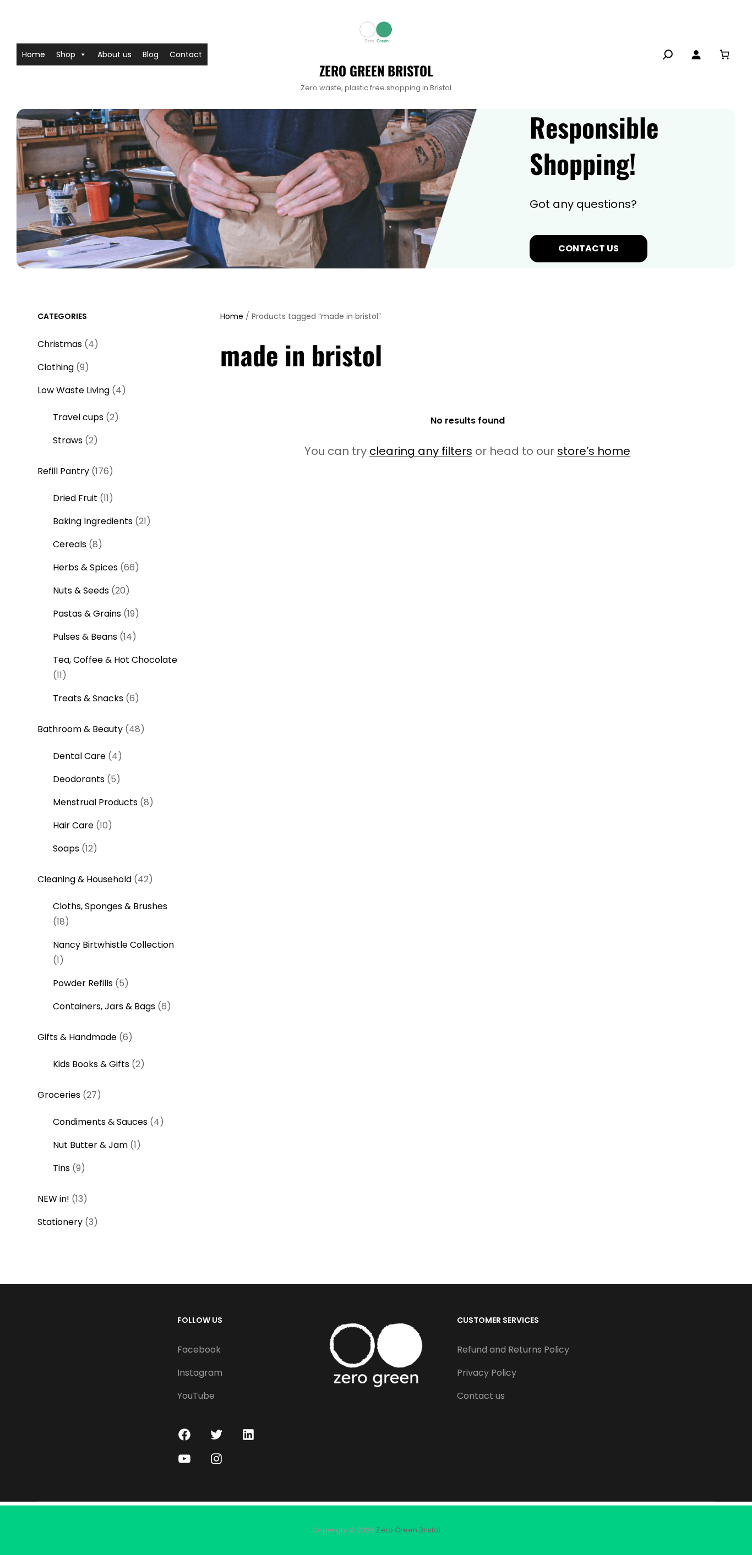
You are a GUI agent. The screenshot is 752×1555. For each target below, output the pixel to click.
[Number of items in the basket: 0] (724, 54)
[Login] (695, 54)
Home (33, 54)
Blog (151, 54)
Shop (65, 54)
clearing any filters (420, 451)
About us (114, 54)
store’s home (593, 451)
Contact (186, 54)
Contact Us (588, 248)
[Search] (668, 54)
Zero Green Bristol (376, 70)
